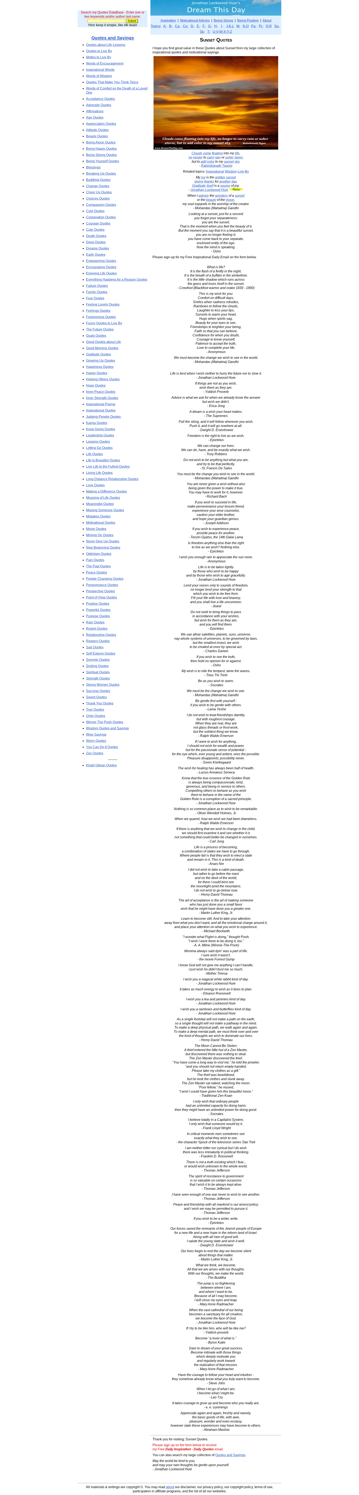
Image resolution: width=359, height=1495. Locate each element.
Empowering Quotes (101, 261)
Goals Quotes (96, 335)
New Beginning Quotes (103, 547)
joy (203, 177)
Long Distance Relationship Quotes (112, 479)
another (225, 181)
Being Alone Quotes (101, 142)
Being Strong (223, 20)
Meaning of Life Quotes (103, 497)
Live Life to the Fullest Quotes (108, 466)
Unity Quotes (95, 716)
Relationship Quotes (101, 635)
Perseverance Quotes (102, 585)
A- (165, 26)
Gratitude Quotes (98, 354)
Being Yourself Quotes (102, 161)
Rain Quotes (95, 622)
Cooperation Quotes (101, 217)
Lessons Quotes (98, 441)
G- (210, 26)
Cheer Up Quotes (99, 192)
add (203, 161)
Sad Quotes (94, 647)
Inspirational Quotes (101, 410)
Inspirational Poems (100, 404)
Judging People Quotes (103, 416)
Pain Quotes (95, 560)
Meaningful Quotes (100, 504)
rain (218, 157)
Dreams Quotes (97, 248)
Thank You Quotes (99, 703)
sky (237, 161)
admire (204, 195)
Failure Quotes (97, 286)
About (267, 20)
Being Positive (248, 20)
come (207, 153)
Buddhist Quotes (98, 180)
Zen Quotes (94, 753)
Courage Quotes (98, 223)
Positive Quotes (97, 603)
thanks (209, 181)
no (190, 157)
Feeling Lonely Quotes (102, 304)
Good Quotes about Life (103, 342)
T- (208, 31)
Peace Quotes (96, 572)
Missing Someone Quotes (105, 510)
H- (216, 26)
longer (198, 157)
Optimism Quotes (98, 554)
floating (217, 153)
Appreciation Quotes (101, 123)
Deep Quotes (96, 242)
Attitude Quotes (97, 130)
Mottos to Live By (98, 57)
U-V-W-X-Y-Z (222, 31)
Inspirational (215, 171)
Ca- (177, 26)
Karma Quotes (96, 423)
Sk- (202, 31)
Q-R (269, 26)
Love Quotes (95, 485)
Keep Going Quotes (100, 429)
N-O (246, 26)
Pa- (253, 26)
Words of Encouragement (104, 63)
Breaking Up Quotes (101, 173)
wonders (221, 195)
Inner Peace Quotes (100, 391)
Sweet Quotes (96, 697)
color (210, 161)
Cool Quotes (95, 211)
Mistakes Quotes (98, 516)
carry (210, 157)
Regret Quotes (96, 628)
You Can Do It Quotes (102, 747)
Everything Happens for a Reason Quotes (116, 279)
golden (220, 177)
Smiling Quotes (97, 666)
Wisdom (231, 171)
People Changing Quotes (104, 578)
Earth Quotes (95, 254)
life (237, 153)
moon (230, 200)
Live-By (243, 171)
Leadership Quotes (100, 435)
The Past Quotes (98, 566)
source (225, 185)
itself (210, 185)
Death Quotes (96, 236)
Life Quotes (94, 454)
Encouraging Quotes (101, 267)
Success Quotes (98, 691)
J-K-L (230, 26)
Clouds (197, 153)
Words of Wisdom (99, 76)
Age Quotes (94, 117)
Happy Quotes (96, 373)
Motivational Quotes (100, 522)
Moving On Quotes (99, 535)
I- (222, 26)
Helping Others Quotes (103, 379)
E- (198, 26)
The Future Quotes (100, 329)
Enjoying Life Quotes (101, 273)
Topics (155, 26)
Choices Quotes (98, 198)
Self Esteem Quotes (100, 653)
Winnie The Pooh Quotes (104, 722)
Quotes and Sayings (112, 37)
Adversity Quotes (98, 105)
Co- (185, 26)
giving (198, 181)
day (234, 181)
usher (229, 157)
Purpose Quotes (98, 616)
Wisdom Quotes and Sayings (107, 728)
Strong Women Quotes (102, 684)
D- (192, 26)
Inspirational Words (100, 69)
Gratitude (199, 185)
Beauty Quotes (97, 136)
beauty (211, 200)
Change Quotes (97, 186)
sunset (229, 161)
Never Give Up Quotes (102, 541)
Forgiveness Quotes (101, 317)
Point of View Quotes (101, 597)
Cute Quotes (95, 229)
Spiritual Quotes (98, 672)
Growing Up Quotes (100, 360)
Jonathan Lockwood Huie (209, 190)
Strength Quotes (98, 678)
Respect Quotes (98, 641)
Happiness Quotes (99, 367)
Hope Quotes (96, 385)
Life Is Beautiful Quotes (103, 460)
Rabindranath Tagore (216, 165)
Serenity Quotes (98, 659)
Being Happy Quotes (101, 148)
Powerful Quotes (98, 610)
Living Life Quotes (99, 473)
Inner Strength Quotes (102, 398)
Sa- (276, 26)
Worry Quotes (96, 741)
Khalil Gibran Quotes (101, 765)
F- (204, 26)
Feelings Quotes (98, 310)
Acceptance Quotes (100, 99)
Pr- (261, 26)
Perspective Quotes (100, 591)
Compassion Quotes (101, 205)
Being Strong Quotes (101, 155)
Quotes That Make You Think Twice (112, 82)
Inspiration (168, 20)
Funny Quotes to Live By (104, 323)
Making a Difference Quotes (106, 491)
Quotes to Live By (99, 51)
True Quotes (95, 709)
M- (238, 26)
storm (238, 157)
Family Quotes (96, 292)
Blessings (93, 167)
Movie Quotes (96, 529)
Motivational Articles (195, 20)
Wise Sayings (96, 734)
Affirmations (94, 111)
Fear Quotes (95, 298)
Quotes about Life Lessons (105, 45)
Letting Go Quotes (99, 448)
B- (170, 26)
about (170, 1487)
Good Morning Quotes (102, 348)
